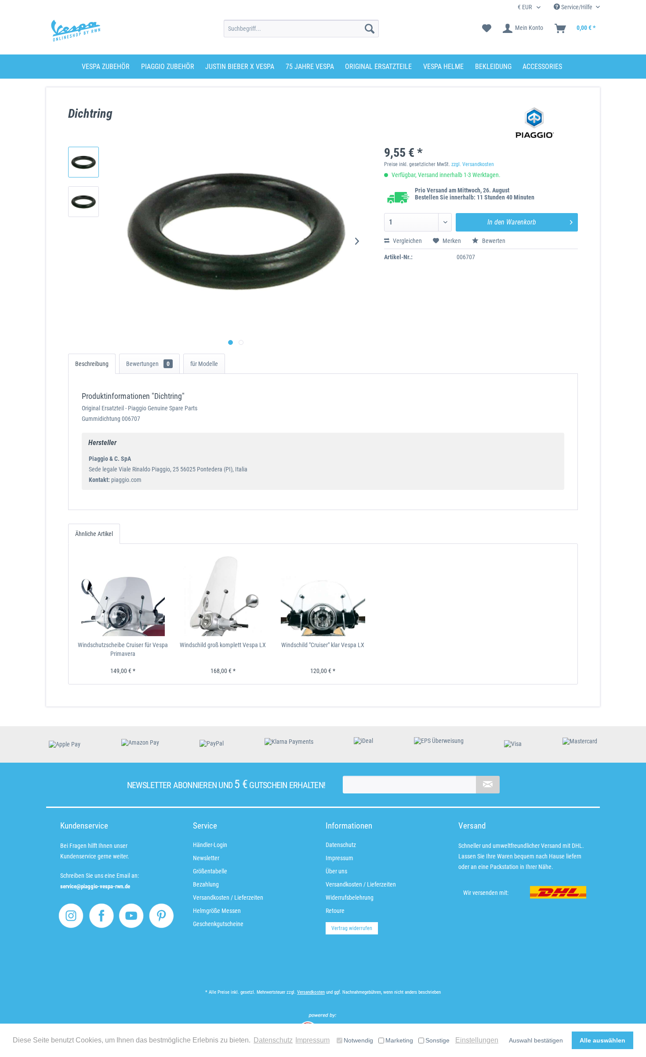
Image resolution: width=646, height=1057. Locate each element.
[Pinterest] (161, 915)
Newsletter (206, 858)
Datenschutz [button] (273, 1040)
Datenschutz (341, 844)
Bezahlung (206, 884)
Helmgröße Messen (217, 910)
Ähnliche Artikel (94, 533)
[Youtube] (131, 915)
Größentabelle (210, 871)
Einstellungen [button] (476, 1040)
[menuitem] (301, 28)
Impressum (339, 858)
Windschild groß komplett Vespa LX (223, 644)
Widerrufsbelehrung (350, 897)
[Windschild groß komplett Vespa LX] (223, 594)
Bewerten (493, 240)
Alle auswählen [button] (602, 1040)
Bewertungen (148, 363)
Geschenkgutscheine (218, 923)
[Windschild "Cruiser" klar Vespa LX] (323, 594)
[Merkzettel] (487, 28)
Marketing (399, 1040)
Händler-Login (210, 844)
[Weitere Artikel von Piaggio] (535, 122)
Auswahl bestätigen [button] (536, 1040)
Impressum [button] (312, 1040)
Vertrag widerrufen (351, 928)
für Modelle (204, 363)
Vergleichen (407, 240)
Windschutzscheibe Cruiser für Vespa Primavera (123, 649)
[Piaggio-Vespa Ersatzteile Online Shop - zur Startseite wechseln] (76, 31)
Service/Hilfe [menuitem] (577, 7)
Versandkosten (311, 992)
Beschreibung (92, 363)
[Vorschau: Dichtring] (83, 162)
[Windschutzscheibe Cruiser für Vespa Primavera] (123, 594)
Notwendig (358, 1040)
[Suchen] (369, 28)
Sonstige (437, 1040)
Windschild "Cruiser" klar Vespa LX (322, 644)
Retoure (335, 910)
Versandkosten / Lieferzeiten (228, 897)
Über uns (336, 871)
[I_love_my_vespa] (70, 915)
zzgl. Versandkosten (472, 164)
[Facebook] (101, 915)
